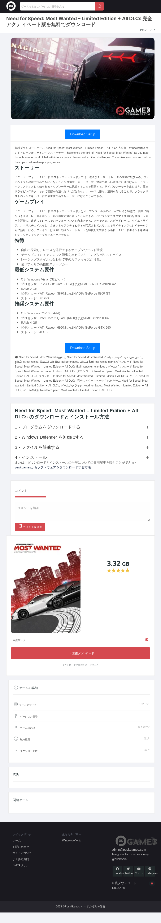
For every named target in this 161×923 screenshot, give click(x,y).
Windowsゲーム (71, 840)
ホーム (17, 840)
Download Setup (82, 134)
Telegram (152, 873)
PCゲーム (147, 30)
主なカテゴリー (71, 834)
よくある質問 (21, 859)
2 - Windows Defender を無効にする (49, 437)
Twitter (129, 873)
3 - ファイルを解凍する (37, 447)
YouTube (141, 873)
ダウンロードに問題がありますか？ (80, 665)
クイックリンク (22, 834)
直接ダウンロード (83, 653)
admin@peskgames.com (129, 850)
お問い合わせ (21, 846)
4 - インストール (31, 457)
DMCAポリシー (22, 865)
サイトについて (22, 853)
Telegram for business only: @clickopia (131, 856)
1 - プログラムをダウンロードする (47, 427)
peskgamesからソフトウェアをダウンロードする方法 (53, 467)
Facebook (120, 873)
